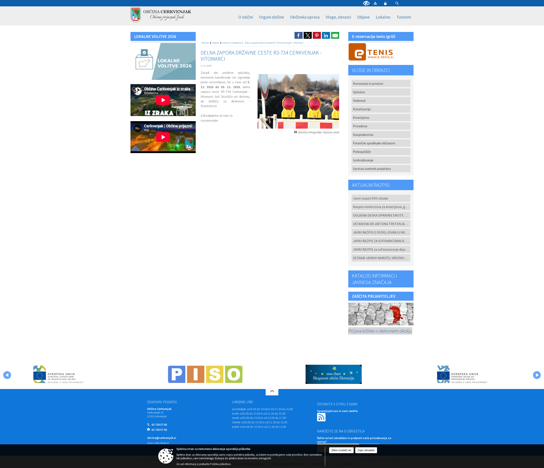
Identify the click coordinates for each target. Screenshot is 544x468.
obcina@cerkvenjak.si (161, 438)
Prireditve (360, 126)
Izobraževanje (363, 160)
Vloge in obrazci (371, 70)
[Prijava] (385, 3)
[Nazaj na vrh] (272, 392)
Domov (205, 42)
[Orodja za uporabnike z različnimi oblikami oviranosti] (366, 3)
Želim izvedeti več (341, 450)
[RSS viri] (321, 417)
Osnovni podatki (162, 402)
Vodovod (359, 100)
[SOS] (333, 374)
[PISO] (205, 374)
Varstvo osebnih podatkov (372, 169)
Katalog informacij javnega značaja (374, 279)
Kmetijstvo (361, 117)
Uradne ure (242, 402)
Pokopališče (362, 151)
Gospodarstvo (363, 134)
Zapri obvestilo (366, 450)
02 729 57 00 (159, 424)
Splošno (359, 92)
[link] (298, 35)
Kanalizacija (362, 109)
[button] (397, 3)
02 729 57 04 (159, 430)
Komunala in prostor (368, 83)
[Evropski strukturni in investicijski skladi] (76, 374)
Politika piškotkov (220, 464)
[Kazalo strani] (375, 3)
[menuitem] (246, 17)
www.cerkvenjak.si (158, 443)
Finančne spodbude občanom (374, 143)
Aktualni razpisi (371, 185)
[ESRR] (462, 374)
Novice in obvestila (232, 42)
